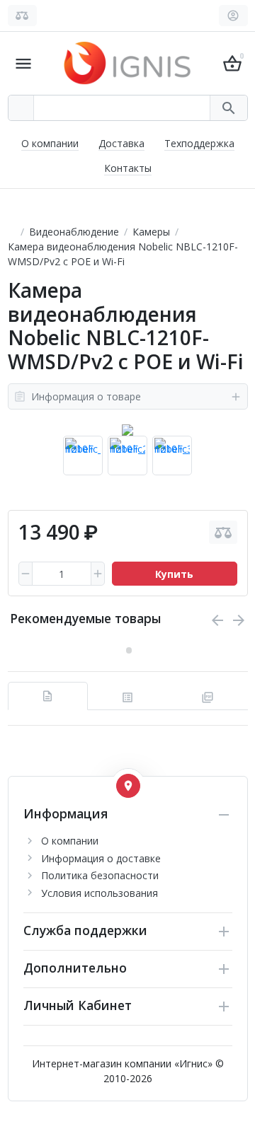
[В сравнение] (223, 532)
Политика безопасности (100, 875)
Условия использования (99, 893)
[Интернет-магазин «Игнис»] (127, 62)
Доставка (121, 143)
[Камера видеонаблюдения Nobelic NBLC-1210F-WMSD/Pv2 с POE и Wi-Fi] (127, 430)
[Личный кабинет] (233, 15)
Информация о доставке (101, 858)
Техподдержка (199, 143)
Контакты (128, 168)
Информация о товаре (86, 396)
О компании (50, 143)
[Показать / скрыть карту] (128, 786)
